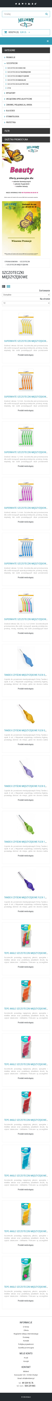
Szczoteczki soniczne (16, 68)
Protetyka (11, 122)
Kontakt (26, 1341)
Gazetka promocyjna (26, 1348)
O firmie (26, 1327)
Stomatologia (12, 116)
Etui (9, 88)
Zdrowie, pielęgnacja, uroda (19, 105)
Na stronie (45, 298)
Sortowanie (44, 290)
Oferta (26, 1330)
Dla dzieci (10, 111)
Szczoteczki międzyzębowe (18, 76)
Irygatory (10, 93)
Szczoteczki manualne (16, 80)
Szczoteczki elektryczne (18, 84)
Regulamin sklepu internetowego (26, 1334)
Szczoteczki (12, 63)
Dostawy (26, 1337)
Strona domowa (11, 262)
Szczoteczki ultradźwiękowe (19, 72)
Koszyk (26, 1361)
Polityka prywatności (26, 1344)
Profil (26, 1358)
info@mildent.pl (28, 1378)
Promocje (10, 57)
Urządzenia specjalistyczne (19, 99)
